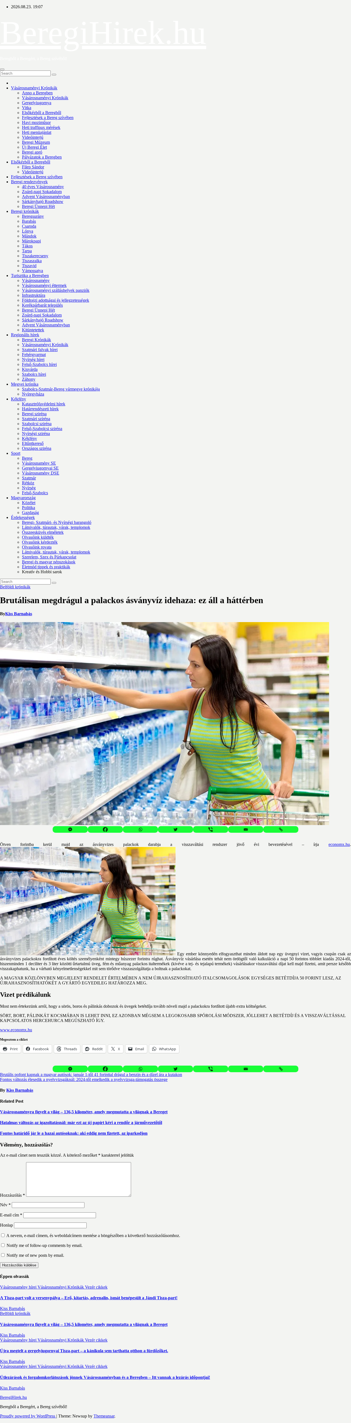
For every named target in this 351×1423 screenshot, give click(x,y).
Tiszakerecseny (35, 255)
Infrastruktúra (33, 295)
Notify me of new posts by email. (35, 1255)
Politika (28, 507)
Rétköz (28, 483)
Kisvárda (30, 369)
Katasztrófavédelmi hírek (43, 404)
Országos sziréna (36, 448)
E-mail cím (11, 1215)
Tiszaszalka (32, 260)
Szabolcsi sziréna (37, 423)
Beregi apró (32, 152)
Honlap (6, 1225)
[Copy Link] (280, 829)
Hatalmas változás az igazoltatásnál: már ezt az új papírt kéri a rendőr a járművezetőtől (81, 1122)
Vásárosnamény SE (39, 463)
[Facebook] (105, 829)
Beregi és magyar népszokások (48, 562)
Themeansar (104, 1416)
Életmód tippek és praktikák (46, 566)
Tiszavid (29, 265)
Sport (15, 453)
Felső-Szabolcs (35, 492)
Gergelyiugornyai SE (40, 468)
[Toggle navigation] (2, 69)
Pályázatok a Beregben (42, 157)
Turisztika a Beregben (30, 275)
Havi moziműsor (36, 122)
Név (5, 1204)
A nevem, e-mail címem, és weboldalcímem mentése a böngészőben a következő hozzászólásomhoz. (93, 1235)
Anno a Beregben (37, 93)
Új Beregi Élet (34, 147)
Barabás (29, 221)
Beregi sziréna (34, 413)
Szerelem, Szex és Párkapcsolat (49, 557)
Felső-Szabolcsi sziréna (42, 428)
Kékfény (18, 399)
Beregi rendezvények (29, 181)
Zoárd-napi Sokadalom (42, 191)
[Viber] (210, 829)
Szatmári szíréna (36, 418)
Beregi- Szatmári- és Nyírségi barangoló (56, 522)
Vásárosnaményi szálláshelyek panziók (55, 290)
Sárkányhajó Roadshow (42, 201)
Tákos (27, 246)
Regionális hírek (25, 334)
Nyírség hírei (33, 359)
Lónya (27, 231)
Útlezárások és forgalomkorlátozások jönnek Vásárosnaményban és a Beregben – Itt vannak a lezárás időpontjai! (105, 1377)
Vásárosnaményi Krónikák (34, 88)
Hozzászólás (12, 1195)
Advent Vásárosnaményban (46, 196)
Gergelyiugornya (36, 102)
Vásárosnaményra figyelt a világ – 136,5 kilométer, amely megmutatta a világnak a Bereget (84, 1111)
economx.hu (339, 844)
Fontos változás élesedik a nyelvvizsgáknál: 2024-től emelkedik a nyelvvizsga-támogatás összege (84, 1079)
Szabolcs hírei (34, 374)
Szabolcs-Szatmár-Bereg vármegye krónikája (61, 389)
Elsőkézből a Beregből (41, 112)
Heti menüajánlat (36, 132)
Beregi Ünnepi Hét (38, 206)
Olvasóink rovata (37, 547)
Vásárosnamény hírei (19, 1287)
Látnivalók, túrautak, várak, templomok (56, 527)
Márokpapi (31, 241)
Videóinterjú (32, 137)
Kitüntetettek (33, 329)
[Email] (245, 829)
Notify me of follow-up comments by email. (45, 1245)
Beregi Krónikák (36, 339)
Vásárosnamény (36, 280)
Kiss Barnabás (18, 613)
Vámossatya (32, 270)
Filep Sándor (33, 167)
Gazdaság (30, 512)
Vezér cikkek (96, 1287)
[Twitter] (175, 829)
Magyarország (23, 497)
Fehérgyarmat (34, 354)
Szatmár (29, 478)
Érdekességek (23, 517)
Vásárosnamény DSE (40, 473)
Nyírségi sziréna (36, 433)
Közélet (28, 502)
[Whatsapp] (140, 829)
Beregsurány (33, 216)
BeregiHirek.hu (103, 32)
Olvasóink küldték (38, 537)
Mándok (29, 236)
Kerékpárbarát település (42, 305)
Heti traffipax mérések (41, 127)
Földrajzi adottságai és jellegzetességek (55, 300)
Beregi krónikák (25, 211)
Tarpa (27, 251)
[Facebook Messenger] (70, 829)
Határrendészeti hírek (40, 408)
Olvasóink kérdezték (40, 542)
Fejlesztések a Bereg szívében (47, 117)
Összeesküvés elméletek (43, 532)
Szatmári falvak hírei (40, 349)
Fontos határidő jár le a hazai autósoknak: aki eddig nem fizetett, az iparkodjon (74, 1133)
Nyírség (29, 487)
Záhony (28, 379)
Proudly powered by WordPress (28, 1416)
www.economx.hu (16, 1029)
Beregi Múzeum (36, 142)
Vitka (26, 107)
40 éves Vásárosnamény (43, 186)
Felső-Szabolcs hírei (39, 364)
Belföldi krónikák (15, 587)
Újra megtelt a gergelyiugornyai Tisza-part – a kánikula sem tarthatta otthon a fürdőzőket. (84, 1350)
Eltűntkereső (33, 443)
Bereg (27, 458)
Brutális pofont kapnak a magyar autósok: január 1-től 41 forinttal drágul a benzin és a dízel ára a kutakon (91, 1074)
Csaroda (29, 226)
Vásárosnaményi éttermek (44, 285)
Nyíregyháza (33, 394)
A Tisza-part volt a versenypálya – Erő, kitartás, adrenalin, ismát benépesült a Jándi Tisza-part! (88, 1297)
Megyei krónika (24, 384)
